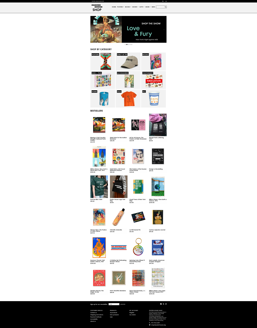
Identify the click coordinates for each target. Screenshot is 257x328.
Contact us (93, 312)
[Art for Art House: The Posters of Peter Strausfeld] (138, 125)
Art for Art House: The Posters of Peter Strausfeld (138, 138)
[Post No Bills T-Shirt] (99, 186)
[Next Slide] (164, 30)
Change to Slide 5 (131, 44)
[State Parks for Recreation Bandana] (119, 125)
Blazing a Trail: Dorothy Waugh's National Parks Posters (98, 139)
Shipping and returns (96, 315)
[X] (163, 304)
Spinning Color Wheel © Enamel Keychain (137, 261)
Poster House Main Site (97, 1)
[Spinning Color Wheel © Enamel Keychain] (138, 247)
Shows (135, 7)
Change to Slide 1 (125, 44)
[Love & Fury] (128, 29)
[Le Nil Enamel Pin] (138, 217)
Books (127, 7)
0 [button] (163, 1)
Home (114, 7)
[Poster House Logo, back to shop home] (97, 7)
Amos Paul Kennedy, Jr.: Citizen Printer (137, 291)
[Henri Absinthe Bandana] (119, 278)
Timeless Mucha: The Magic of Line (97, 291)
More (147, 7)
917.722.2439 (155, 323)
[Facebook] (161, 304)
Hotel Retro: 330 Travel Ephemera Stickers (117, 169)
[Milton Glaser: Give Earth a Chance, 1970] (158, 186)
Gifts (141, 7)
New (153, 7)
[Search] (165, 7)
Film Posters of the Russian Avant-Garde (138, 169)
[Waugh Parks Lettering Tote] (158, 125)
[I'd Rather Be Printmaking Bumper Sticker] (119, 247)
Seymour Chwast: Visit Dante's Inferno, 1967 (97, 261)
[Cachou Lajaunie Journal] (158, 217)
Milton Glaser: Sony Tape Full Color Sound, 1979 (157, 291)
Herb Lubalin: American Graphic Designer (156, 261)
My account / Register (165, 1)
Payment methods (95, 317)
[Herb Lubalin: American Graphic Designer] (158, 247)
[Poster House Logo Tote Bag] (119, 186)
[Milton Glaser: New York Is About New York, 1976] (99, 156)
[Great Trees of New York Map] (138, 186)
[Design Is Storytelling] (158, 156)
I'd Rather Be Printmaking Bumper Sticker (118, 261)
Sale (111, 317)
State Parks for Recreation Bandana (118, 138)
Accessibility (94, 319)
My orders (133, 315)
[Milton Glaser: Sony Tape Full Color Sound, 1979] (158, 278)
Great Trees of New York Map (137, 200)
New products (114, 315)
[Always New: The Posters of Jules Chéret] (99, 217)
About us (93, 321)
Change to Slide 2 (126, 44)
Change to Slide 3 (128, 44)
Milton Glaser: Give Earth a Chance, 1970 (158, 200)
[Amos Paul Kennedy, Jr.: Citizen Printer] (138, 278)
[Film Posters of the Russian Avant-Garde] (138, 156)
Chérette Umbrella (116, 229)
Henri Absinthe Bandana (118, 290)
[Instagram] (166, 304)
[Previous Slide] (93, 30)
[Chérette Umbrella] (119, 217)
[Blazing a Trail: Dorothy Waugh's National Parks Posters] (99, 125)
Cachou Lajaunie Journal (157, 229)
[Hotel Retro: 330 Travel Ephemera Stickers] (119, 156)
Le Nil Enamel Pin (135, 229)
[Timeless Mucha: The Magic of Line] (99, 278)
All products (113, 312)
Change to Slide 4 (130, 44)
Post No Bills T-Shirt (96, 199)
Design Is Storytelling (156, 169)
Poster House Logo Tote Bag (117, 200)
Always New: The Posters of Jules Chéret (98, 230)
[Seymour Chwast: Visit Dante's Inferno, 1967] (99, 247)
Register (132, 312)
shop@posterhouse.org (158, 325)
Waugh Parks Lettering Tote (156, 138)
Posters (120, 7)
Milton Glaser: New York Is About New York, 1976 (98, 169)
